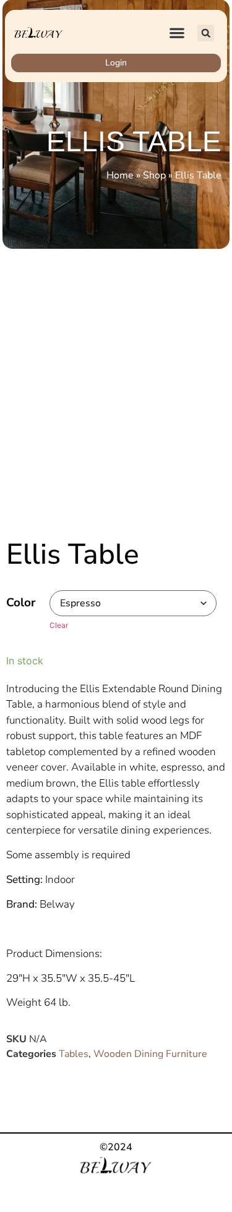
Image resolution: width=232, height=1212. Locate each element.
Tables (73, 1054)
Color (20, 603)
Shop (154, 175)
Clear (58, 625)
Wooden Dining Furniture (150, 1054)
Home (120, 175)
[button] (177, 33)
